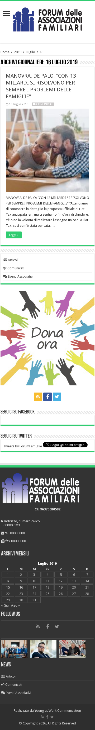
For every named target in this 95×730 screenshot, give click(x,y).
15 (8, 587)
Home (5, 52)
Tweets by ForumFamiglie (22, 446)
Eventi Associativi (20, 276)
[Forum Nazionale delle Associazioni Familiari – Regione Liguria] (47, 18)
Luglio (30, 52)
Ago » (15, 605)
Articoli (12, 260)
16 (21, 587)
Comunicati (44, 104)
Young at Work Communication (58, 711)
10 (34, 581)
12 (61, 581)
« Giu (5, 605)
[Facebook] (47, 397)
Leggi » (13, 235)
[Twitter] (57, 397)
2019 (17, 52)
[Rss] (38, 397)
